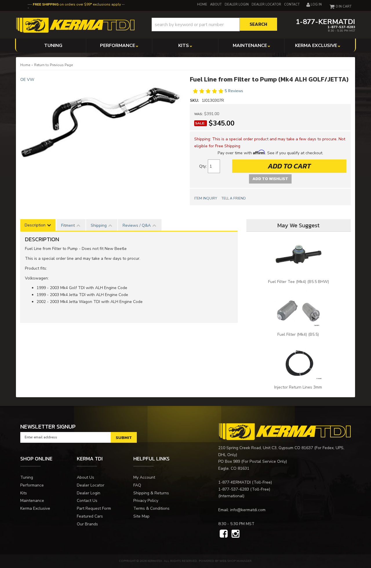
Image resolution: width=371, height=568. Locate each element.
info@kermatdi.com (247, 510)
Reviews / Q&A (137, 225)
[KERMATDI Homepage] (75, 25)
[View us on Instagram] (235, 534)
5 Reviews (234, 90)
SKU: (195, 100)
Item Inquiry (205, 198)
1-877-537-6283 (233, 489)
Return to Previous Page (53, 65)
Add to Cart (289, 166)
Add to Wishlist (270, 179)
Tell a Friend (233, 198)
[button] (214, 24)
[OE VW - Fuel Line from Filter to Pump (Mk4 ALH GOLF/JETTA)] (100, 134)
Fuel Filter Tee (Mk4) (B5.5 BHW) (298, 281)
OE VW (27, 79)
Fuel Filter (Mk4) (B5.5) (298, 334)
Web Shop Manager (235, 561)
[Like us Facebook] (224, 534)
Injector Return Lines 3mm (298, 387)
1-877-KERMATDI (234, 482)
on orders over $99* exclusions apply (77, 4)
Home (25, 65)
